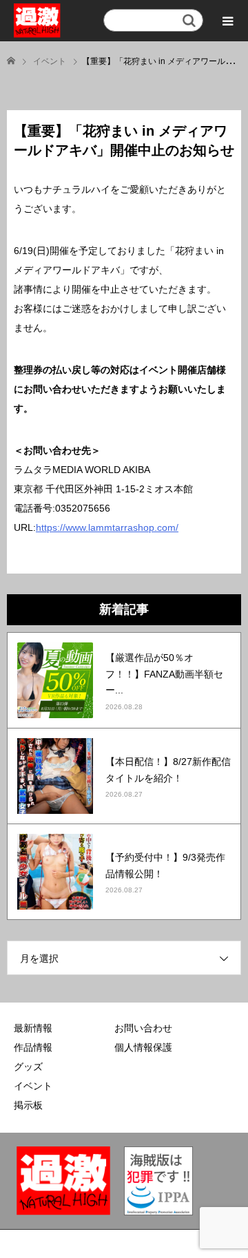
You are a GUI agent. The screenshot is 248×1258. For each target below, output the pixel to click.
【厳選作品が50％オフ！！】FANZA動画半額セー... (164, 674)
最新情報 (33, 1028)
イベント (33, 1085)
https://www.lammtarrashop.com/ (107, 527)
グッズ (28, 1066)
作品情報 (33, 1047)
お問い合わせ (143, 1028)
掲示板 (28, 1105)
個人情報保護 (143, 1047)
